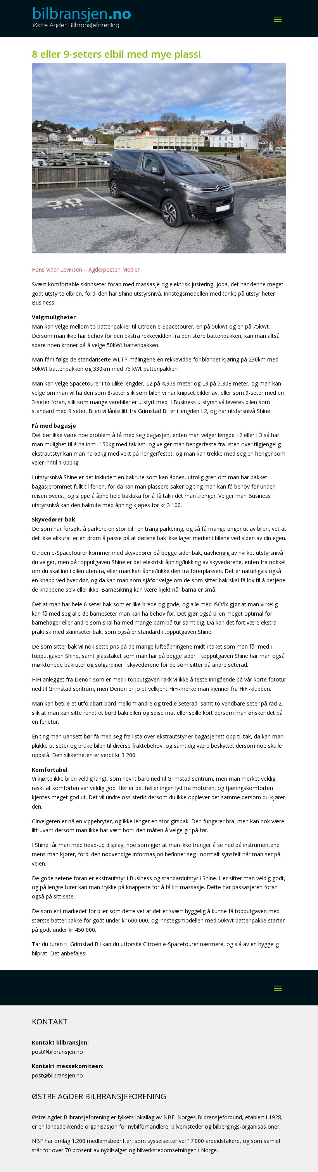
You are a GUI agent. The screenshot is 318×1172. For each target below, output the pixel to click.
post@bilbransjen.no (57, 1051)
